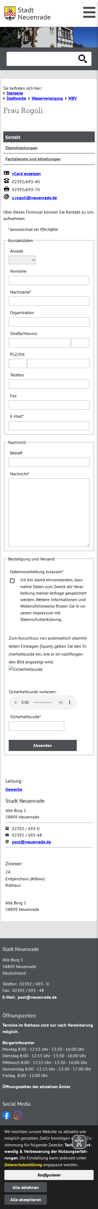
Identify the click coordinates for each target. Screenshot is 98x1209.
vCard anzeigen (26, 173)
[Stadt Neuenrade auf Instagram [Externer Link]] (18, 1117)
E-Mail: (9, 997)
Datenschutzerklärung (23, 1164)
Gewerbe (13, 789)
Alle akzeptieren (25, 1199)
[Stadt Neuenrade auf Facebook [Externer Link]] (6, 1117)
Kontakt (12, 137)
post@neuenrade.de (31, 841)
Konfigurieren (49, 1175)
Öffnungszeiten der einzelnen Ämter (36, 1086)
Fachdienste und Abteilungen (33, 159)
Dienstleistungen (21, 147)
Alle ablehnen (26, 1187)
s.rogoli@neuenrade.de (34, 197)
